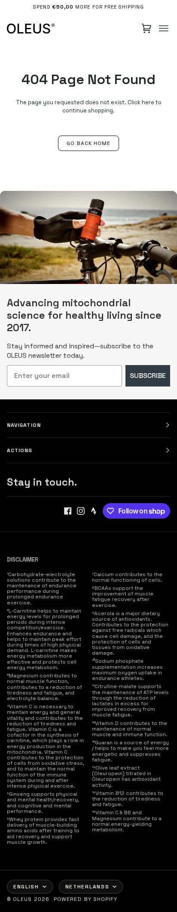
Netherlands (87, 886)
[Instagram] (81, 511)
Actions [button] (20, 450)
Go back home (89, 143)
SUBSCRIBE (148, 375)
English (26, 886)
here (148, 102)
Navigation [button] (24, 425)
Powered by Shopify (85, 899)
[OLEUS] (31, 28)
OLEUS (22, 899)
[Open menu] (163, 28)
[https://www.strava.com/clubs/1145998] (94, 511)
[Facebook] (68, 511)
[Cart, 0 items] (146, 28)
